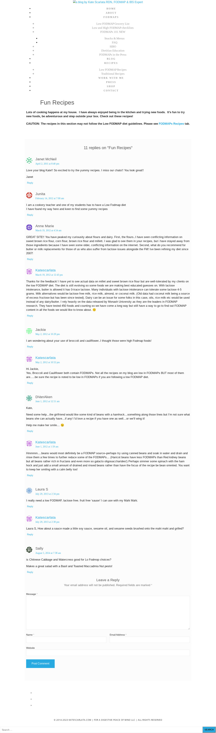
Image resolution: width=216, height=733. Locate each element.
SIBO (113, 46)
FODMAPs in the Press (112, 54)
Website (30, 648)
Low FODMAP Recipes (113, 69)
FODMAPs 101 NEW (112, 31)
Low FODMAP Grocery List (112, 23)
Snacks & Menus (114, 38)
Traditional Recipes (113, 73)
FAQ (114, 42)
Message (31, 594)
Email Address (118, 634)
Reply (30, 182)
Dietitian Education (113, 50)
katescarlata (45, 270)
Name (30, 634)
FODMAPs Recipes (171, 123)
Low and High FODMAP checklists (113, 27)
